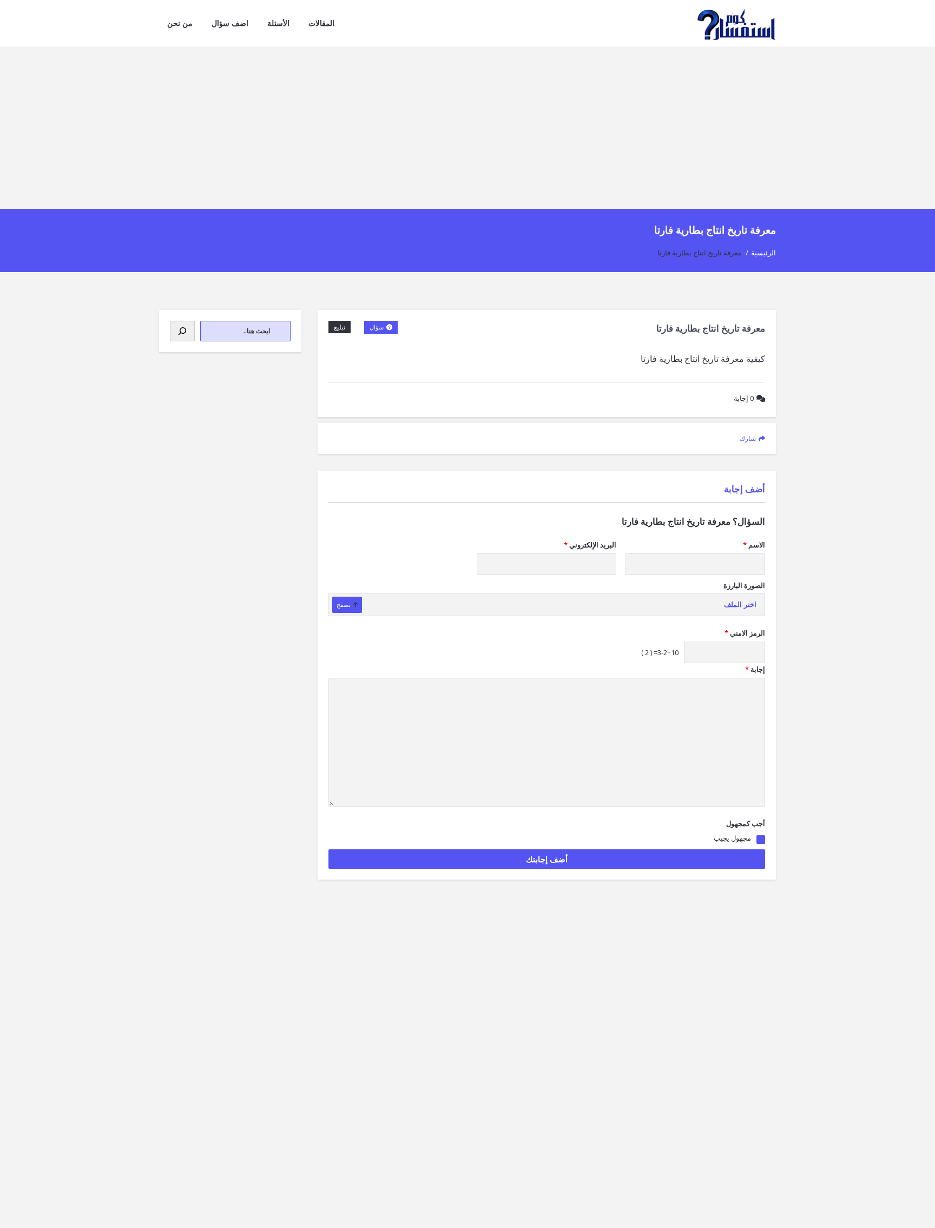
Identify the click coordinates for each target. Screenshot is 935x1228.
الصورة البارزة (744, 585)
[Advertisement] (467, 127)
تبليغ (339, 327)
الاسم (754, 545)
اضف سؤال (230, 23)
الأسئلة (278, 23)
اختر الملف (740, 604)
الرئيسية (763, 253)
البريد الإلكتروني (590, 545)
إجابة (744, 398)
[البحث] (182, 331)
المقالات (321, 23)
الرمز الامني (745, 633)
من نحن (180, 23)
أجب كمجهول (745, 823)
